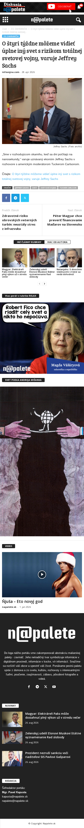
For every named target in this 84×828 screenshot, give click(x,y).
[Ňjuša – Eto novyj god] (42, 574)
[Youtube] (54, 687)
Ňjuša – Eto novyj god (22, 601)
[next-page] (44, 283)
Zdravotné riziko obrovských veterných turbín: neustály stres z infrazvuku (19, 222)
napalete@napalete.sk (15, 800)
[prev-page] (40, 283)
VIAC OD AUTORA (57, 242)
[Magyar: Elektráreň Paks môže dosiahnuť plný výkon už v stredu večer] (14, 257)
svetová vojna (48, 187)
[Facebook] (6, 198)
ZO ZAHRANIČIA (19, 28)
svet (34, 187)
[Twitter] (25, 198)
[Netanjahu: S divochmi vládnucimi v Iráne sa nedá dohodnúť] (69, 257)
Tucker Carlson (68, 187)
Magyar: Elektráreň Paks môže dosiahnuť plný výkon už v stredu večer (14, 273)
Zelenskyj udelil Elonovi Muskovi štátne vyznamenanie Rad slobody (42, 273)
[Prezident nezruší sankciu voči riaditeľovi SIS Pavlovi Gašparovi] (12, 758)
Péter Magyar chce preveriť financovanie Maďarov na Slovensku (64, 220)
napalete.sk (9, 606)
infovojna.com (10, 72)
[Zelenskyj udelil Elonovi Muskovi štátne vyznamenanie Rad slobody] (42, 257)
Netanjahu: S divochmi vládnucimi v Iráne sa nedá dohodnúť (69, 272)
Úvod (4, 28)
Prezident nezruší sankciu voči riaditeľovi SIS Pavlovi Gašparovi (47, 755)
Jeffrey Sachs (22, 187)
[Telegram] (15, 198)
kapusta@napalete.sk (15, 796)
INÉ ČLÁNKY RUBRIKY (29, 242)
